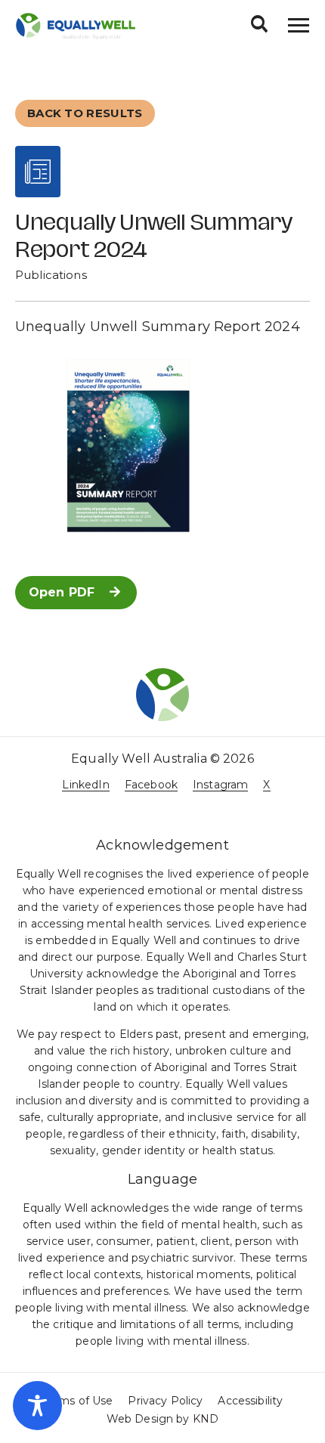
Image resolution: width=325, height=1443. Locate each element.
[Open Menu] (298, 25)
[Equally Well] (75, 25)
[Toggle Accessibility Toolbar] (37, 1406)
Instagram (220, 785)
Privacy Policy (165, 1401)
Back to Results (85, 113)
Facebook (151, 785)
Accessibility (250, 1401)
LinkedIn (85, 785)
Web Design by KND (162, 1419)
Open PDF (61, 592)
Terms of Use (77, 1401)
